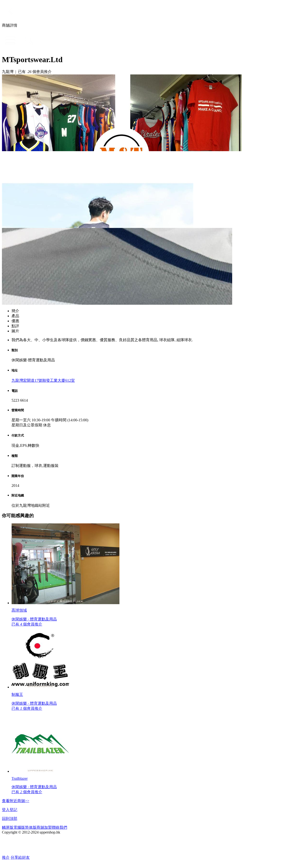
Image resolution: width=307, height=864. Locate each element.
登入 (6, 810)
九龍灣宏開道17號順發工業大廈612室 (43, 380)
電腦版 (19, 827)
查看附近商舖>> (15, 801)
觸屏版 (7, 827)
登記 (13, 810)
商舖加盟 (44, 827)
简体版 (30, 827)
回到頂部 (9, 818)
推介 (6, 857)
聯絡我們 (59, 827)
